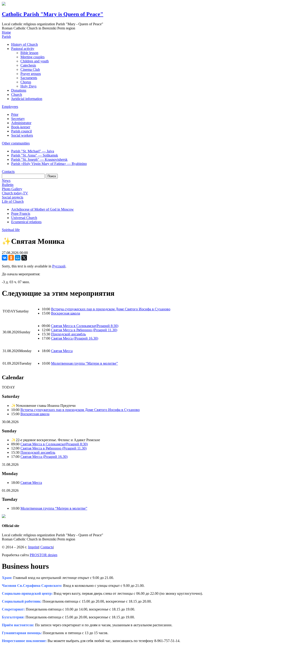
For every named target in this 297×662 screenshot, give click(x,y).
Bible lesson (29, 53)
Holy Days (28, 86)
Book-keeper (20, 127)
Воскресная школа (65, 313)
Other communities (16, 143)
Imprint (33, 547)
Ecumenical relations (26, 222)
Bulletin (7, 185)
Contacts (8, 172)
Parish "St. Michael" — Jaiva (32, 151)
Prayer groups (30, 74)
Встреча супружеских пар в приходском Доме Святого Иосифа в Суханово (110, 309)
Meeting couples (32, 57)
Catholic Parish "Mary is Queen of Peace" (52, 14)
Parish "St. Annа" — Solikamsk (34, 155)
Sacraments (28, 78)
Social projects (12, 197)
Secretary (18, 119)
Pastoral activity (22, 49)
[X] (24, 257)
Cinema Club (30, 69)
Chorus (25, 82)
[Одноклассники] (11, 257)
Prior (14, 114)
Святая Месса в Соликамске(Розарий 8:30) (84, 326)
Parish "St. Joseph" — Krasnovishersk (39, 159)
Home (6, 32)
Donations (18, 90)
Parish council (21, 131)
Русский (58, 266)
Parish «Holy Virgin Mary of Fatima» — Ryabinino (49, 164)
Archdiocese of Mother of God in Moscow (42, 209)
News (6, 181)
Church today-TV (15, 193)
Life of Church (13, 201)
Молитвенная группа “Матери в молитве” (84, 363)
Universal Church (24, 218)
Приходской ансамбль (68, 334)
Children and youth (34, 61)
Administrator (21, 123)
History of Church (24, 44)
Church (16, 94)
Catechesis (28, 65)
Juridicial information (26, 99)
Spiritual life (11, 230)
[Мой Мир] (17, 257)
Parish (6, 37)
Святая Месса (62, 351)
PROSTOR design (43, 555)
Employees (10, 107)
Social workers (22, 135)
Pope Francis (20, 213)
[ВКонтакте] (4, 257)
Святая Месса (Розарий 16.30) (74, 338)
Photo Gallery (12, 189)
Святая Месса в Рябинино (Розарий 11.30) (84, 330)
